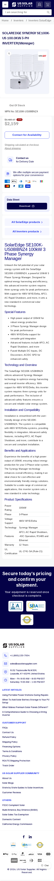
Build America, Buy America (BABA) (20, 809)
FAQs (5, 727)
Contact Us (8, 732)
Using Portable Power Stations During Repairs (25, 694)
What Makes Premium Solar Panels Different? (25, 707)
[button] (5, 5)
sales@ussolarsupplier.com (23, 663)
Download (24, 206)
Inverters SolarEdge (39, 20)
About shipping (13, 148)
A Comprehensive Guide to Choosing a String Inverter (24, 713)
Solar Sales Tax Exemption (15, 814)
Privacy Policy (9, 755)
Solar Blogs (8, 782)
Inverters (19, 20)
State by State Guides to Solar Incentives (22, 787)
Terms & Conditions (12, 751)
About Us (7, 778)
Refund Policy (9, 736)
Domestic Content (11, 819)
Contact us (22, 158)
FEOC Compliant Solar (13, 805)
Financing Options (11, 746)
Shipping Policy (10, 741)
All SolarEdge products (26, 222)
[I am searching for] (48, 12)
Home (5, 20)
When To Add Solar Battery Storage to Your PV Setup (26, 701)
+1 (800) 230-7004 (20, 655)
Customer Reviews (11, 792)
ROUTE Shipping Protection (16, 760)
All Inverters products (26, 231)
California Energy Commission (17, 823)
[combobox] (27, 12)
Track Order (8, 765)
